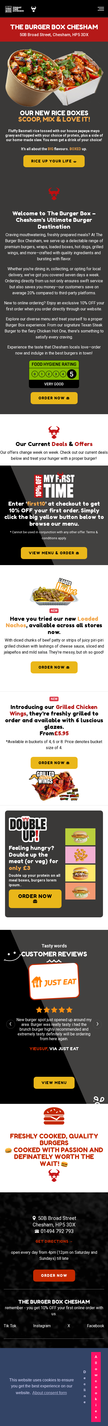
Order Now (52, 398)
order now (52, 667)
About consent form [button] (49, 1393)
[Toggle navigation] (99, 9)
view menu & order (52, 553)
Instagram (42, 1325)
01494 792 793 (57, 1231)
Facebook (95, 1325)
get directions (52, 1241)
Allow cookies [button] (96, 1387)
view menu (54, 1083)
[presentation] (10, 1024)
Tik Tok (10, 1325)
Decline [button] (84, 1387)
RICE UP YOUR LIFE (52, 161)
